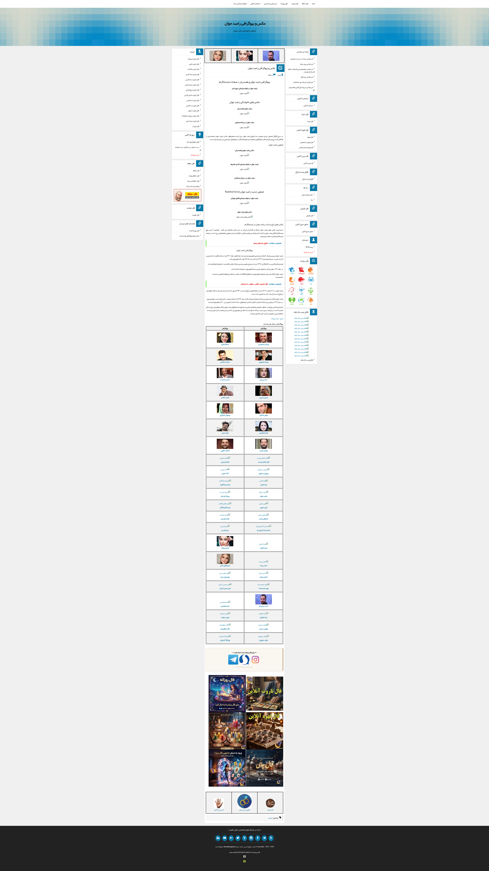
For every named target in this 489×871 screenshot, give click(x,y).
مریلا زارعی (225, 530)
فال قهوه (310, 137)
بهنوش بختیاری (225, 415)
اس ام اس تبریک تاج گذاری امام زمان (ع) (302, 88)
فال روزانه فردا (194, 230)
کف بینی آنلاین (308, 163)
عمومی (270, 818)
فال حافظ (305, 3)
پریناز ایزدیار (225, 496)
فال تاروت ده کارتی (192, 105)
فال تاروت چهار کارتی (192, 84)
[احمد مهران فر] (271, 56)
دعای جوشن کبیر (307, 194)
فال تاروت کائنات (193, 69)
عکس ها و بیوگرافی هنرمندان (189, 236)
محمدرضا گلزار (225, 484)
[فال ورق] (227, 768)
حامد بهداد (263, 565)
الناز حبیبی (225, 473)
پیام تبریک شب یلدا (192, 186)
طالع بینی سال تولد (306, 360)
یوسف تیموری (263, 362)
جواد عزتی (225, 433)
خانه (313, 3)
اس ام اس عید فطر (307, 77)
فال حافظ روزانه (194, 176)
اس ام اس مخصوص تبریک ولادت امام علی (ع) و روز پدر (301, 70)
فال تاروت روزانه (193, 59)
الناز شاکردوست (263, 462)
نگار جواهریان (225, 629)
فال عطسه (195, 215)
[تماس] (244, 838)
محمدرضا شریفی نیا (263, 530)
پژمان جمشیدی (263, 344)
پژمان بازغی (264, 450)
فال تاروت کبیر (194, 64)
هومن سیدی (263, 629)
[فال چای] (264, 768)
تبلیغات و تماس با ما (240, 3)
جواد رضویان (263, 640)
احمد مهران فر (263, 606)
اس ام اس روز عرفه (306, 64)
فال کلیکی (309, 215)
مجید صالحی (225, 397)
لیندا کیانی (263, 548)
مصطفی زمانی (263, 518)
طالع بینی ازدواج (307, 179)
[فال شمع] (227, 731)
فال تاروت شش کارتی (191, 95)
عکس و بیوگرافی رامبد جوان (245, 23)
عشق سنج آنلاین (307, 231)
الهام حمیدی (225, 462)
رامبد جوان (263, 496)
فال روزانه (284, 3)
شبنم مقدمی (225, 606)
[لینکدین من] (218, 838)
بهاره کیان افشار (225, 507)
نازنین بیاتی (263, 577)
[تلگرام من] (264, 838)
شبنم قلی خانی (225, 565)
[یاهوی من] (271, 838)
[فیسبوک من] (257, 838)
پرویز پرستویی (263, 473)
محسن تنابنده (225, 379)
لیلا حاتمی (263, 484)
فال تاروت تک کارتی (192, 74)
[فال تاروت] (264, 694)
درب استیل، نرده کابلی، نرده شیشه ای (188, 148)
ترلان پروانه (225, 548)
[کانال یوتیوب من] (224, 838)
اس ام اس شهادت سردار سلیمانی (301, 59)
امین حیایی (263, 507)
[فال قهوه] (264, 731)
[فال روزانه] (227, 694)
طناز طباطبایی (263, 433)
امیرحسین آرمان (225, 588)
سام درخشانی (225, 362)
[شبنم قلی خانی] (218, 56)
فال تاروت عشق (193, 110)
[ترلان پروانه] (244, 56)
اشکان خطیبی (225, 450)
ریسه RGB (309, 247)
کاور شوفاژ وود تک (193, 142)
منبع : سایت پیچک (277, 318)
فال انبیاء (310, 121)
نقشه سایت (233, 852)
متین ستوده (225, 617)
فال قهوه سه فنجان (306, 142)
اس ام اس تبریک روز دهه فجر (303, 82)
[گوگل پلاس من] (231, 838)
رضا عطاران (263, 617)
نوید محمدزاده (264, 588)
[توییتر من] (237, 838)
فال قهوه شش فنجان (306, 147)
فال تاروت (294, 3)
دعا (312, 200)
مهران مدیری (263, 397)
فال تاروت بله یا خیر (192, 121)
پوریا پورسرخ (225, 577)
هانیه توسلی (225, 518)
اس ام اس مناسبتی (270, 3)
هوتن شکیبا (264, 415)
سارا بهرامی (263, 379)
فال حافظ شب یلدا (193, 181)
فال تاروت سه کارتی (192, 79)
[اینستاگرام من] (251, 838)
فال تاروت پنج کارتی (192, 90)
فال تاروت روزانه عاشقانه (190, 116)
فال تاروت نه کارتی (192, 100)
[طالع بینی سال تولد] (301, 337)
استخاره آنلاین (255, 3)
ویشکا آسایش (225, 640)
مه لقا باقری (225, 344)
